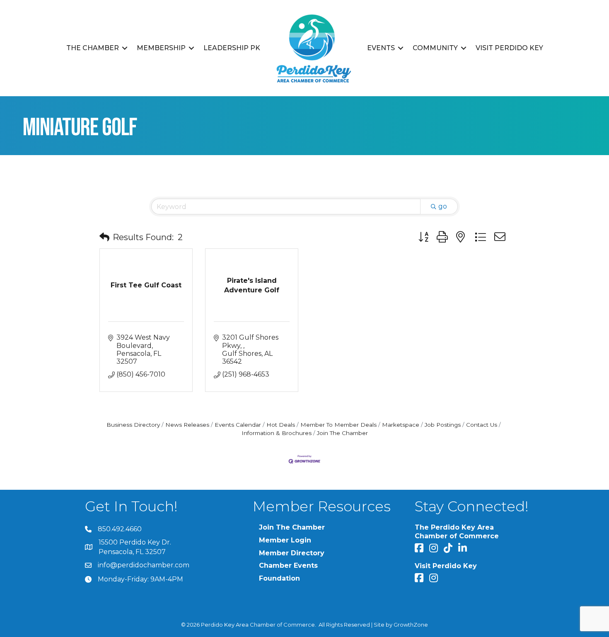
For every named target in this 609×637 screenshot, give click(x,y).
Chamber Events (288, 565)
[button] (104, 237)
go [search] (442, 206)
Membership (161, 48)
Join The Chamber (342, 433)
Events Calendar (238, 424)
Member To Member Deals (338, 424)
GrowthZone (411, 624)
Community (435, 48)
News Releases (187, 424)
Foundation (279, 578)
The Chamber (92, 48)
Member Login (285, 540)
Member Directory (291, 553)
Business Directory (133, 424)
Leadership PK (231, 48)
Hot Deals (280, 424)
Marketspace (400, 424)
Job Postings (443, 424)
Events (381, 48)
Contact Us (481, 424)
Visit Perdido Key (509, 48)
